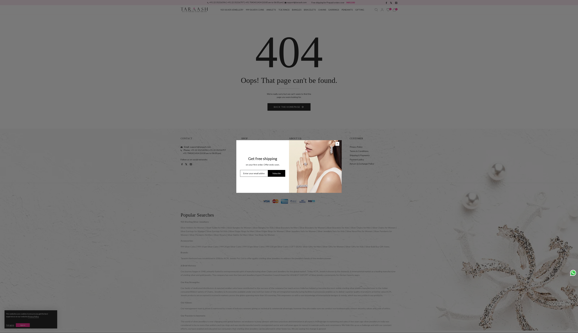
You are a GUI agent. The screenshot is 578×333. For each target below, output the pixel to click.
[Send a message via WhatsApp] (573, 272)
